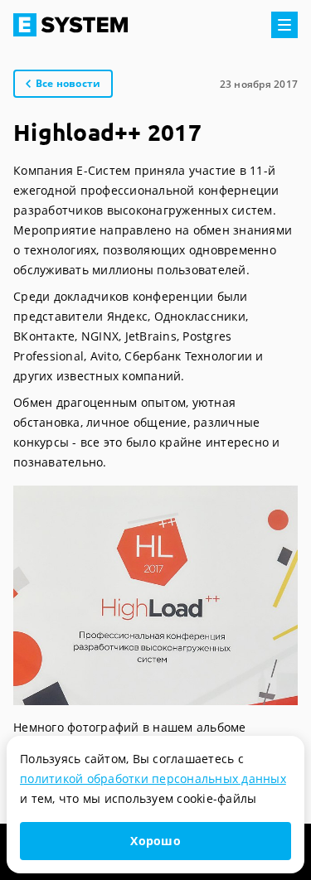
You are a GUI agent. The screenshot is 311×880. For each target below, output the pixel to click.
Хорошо (155, 841)
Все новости (68, 83)
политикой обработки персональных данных (153, 778)
